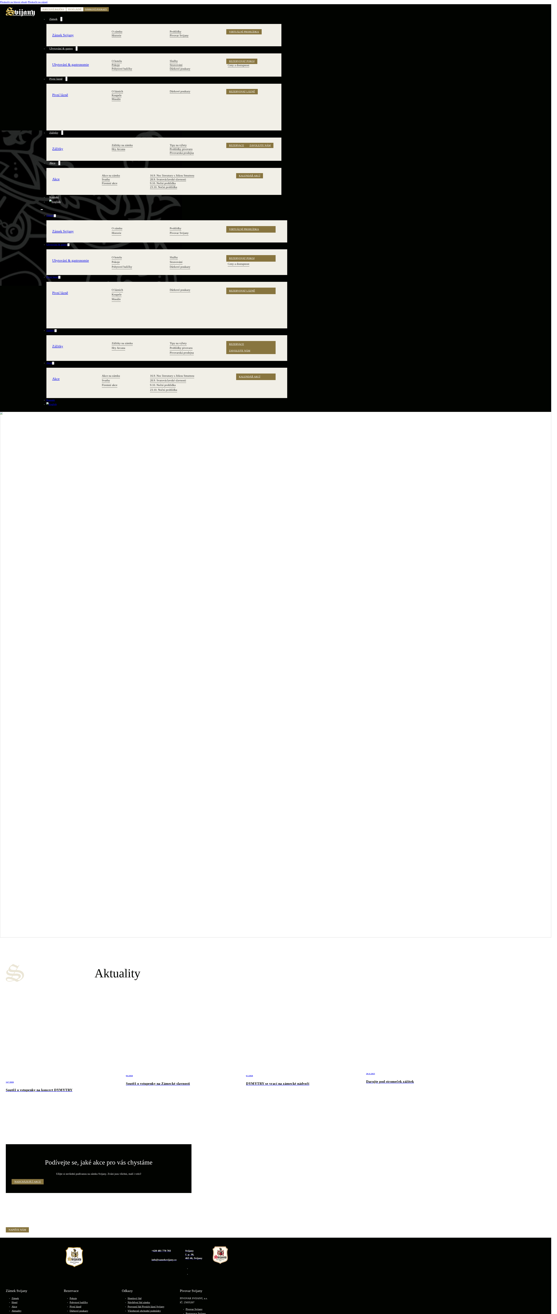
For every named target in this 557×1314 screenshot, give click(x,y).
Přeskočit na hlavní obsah (13, 2)
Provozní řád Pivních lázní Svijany (146, 1306)
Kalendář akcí (249, 175)
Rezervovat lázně (242, 91)
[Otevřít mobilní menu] (42, 209)
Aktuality (16, 1310)
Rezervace (236, 145)
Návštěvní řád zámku (139, 1302)
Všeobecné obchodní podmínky (144, 1310)
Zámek (53, 19)
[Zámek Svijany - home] (20, 208)
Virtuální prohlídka (244, 31)
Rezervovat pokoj (242, 61)
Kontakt (54, 197)
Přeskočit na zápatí (38, 2)
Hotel (14, 1302)
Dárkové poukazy (96, 9)
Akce (52, 163)
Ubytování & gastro (61, 48)
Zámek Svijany (63, 35)
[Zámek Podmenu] (61, 19)
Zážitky (53, 132)
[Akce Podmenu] (59, 163)
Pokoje (73, 1298)
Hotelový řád (134, 1298)
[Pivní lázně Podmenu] (66, 79)
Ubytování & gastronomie (70, 64)
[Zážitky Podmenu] (62, 132)
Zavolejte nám (260, 145)
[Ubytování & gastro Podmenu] (77, 48)
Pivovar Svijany (194, 1309)
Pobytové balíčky (53, 9)
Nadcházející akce (27, 1181)
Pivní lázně (75, 9)
